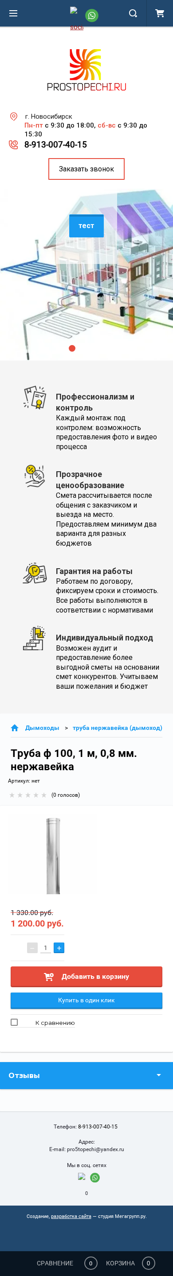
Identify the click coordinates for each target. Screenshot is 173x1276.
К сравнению (54, 1022)
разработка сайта (71, 1216)
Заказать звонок (86, 169)
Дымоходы (42, 727)
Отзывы (24, 1075)
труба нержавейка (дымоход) (117, 727)
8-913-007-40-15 (55, 145)
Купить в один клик (86, 1000)
